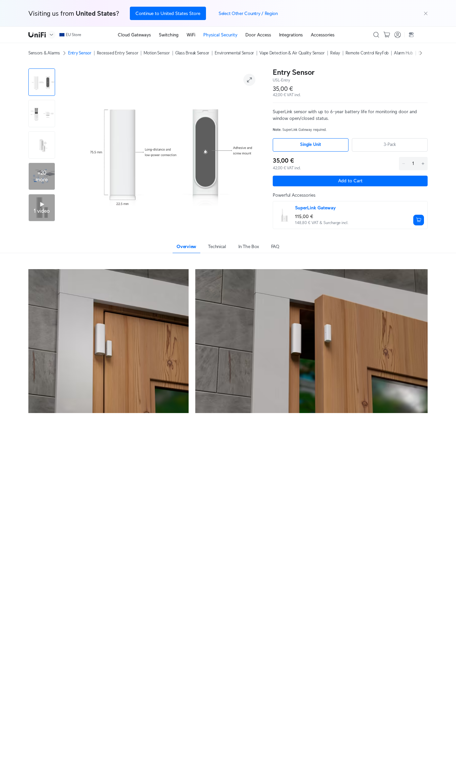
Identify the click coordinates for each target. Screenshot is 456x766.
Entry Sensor (79, 52)
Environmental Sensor (234, 52)
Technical (217, 246)
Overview (186, 246)
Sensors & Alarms (44, 52)
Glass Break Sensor (192, 52)
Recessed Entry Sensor (118, 52)
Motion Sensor (157, 52)
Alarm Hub (403, 52)
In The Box (248, 246)
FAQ (275, 246)
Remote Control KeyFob (367, 52)
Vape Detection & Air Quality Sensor (292, 52)
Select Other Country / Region (248, 13)
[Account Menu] (397, 34)
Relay (335, 52)
